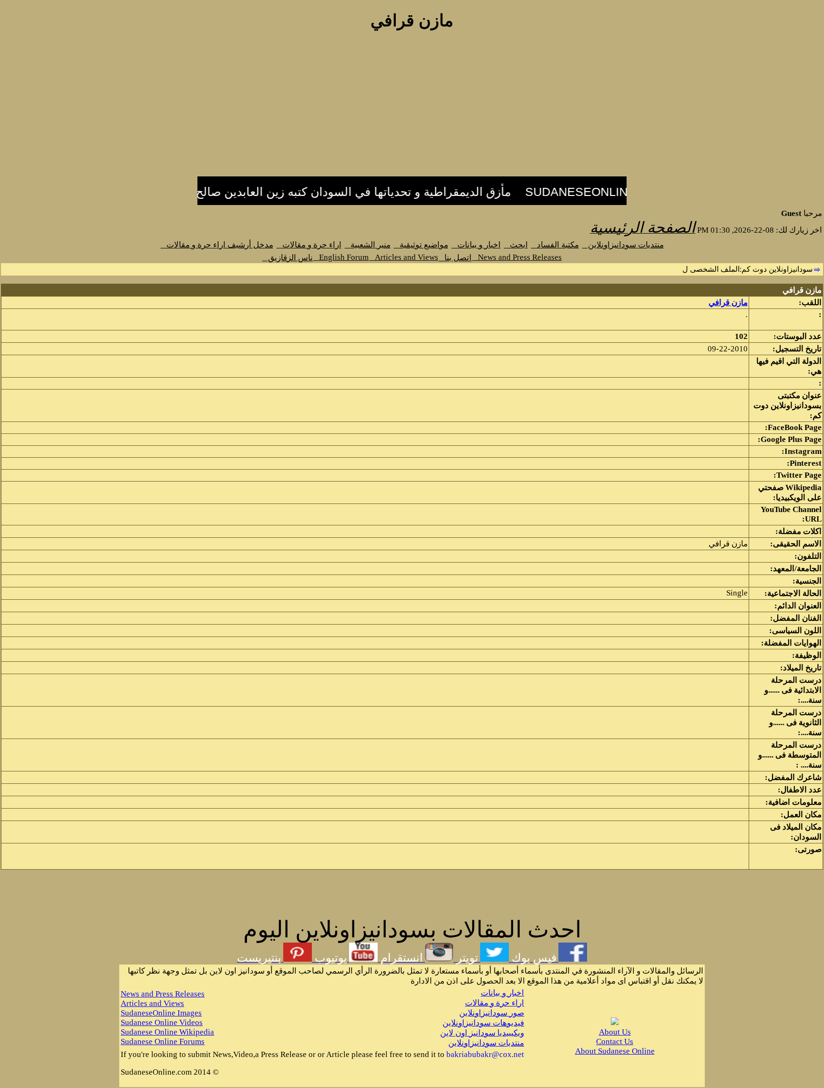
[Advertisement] (412, 108)
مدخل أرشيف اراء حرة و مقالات (217, 244)
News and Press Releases (517, 257)
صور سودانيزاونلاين (491, 1012)
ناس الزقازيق (287, 257)
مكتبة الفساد (555, 244)
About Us (615, 1032)
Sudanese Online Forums (163, 1041)
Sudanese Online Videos (162, 1022)
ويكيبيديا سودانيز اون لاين (482, 1032)
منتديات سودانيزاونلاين (623, 244)
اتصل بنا (455, 257)
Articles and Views (403, 257)
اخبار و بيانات (476, 244)
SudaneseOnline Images (161, 1012)
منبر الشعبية (368, 244)
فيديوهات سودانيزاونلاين (483, 1022)
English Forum (341, 257)
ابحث (516, 244)
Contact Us (614, 1041)
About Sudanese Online (615, 1051)
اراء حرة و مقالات (309, 244)
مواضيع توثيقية (421, 244)
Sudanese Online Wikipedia (167, 1032)
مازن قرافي (728, 302)
